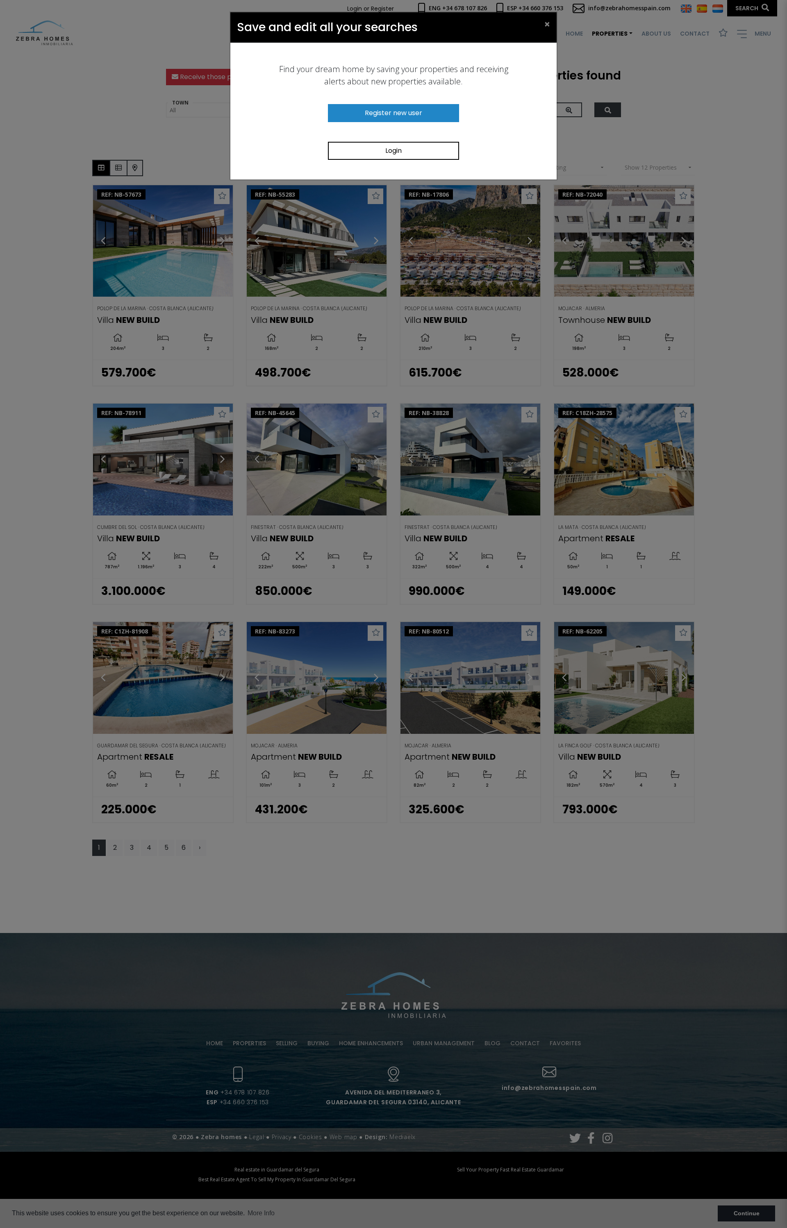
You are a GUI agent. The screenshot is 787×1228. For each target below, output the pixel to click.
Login (393, 150)
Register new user (393, 113)
